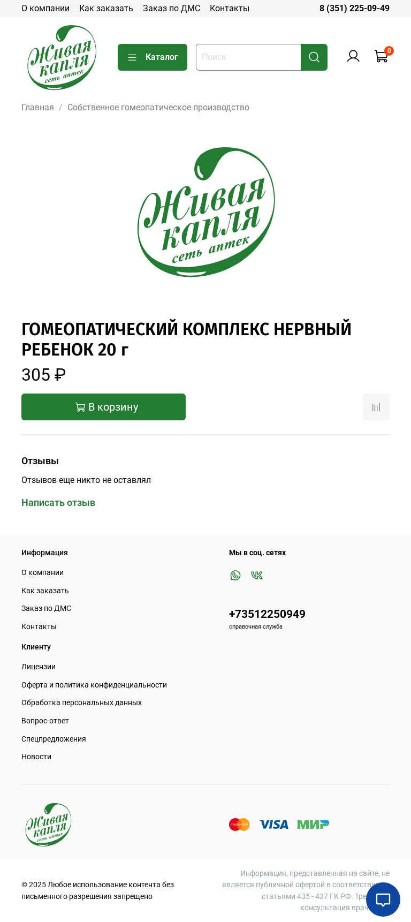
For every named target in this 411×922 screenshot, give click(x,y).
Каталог (162, 57)
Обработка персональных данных (81, 702)
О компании (45, 8)
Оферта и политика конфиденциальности (94, 685)
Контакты (229, 8)
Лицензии (38, 666)
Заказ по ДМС (171, 8)
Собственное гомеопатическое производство (158, 107)
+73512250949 (267, 614)
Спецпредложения (53, 739)
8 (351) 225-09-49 (354, 8)
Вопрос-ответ (45, 720)
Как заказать (106, 8)
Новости (36, 756)
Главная (37, 107)
